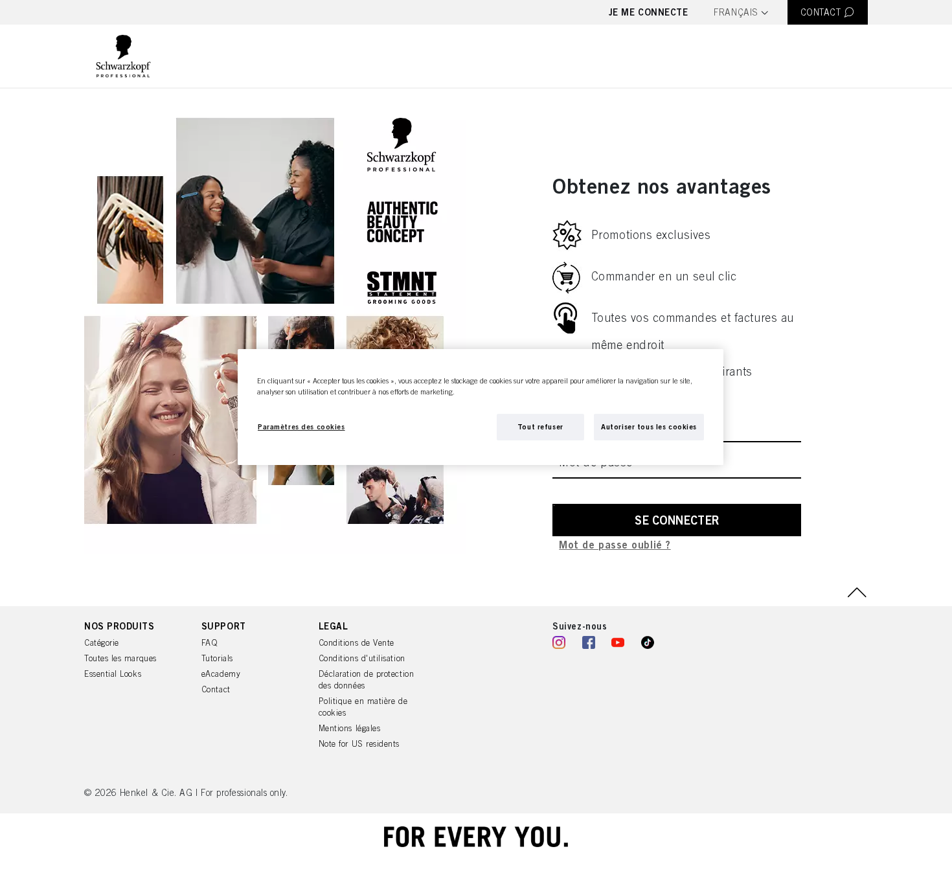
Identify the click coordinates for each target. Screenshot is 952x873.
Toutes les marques (120, 658)
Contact (216, 689)
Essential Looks (112, 674)
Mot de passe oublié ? (614, 544)
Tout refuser (540, 426)
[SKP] (123, 56)
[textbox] (740, 12)
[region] (480, 407)
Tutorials (217, 658)
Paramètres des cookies (301, 426)
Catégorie (101, 643)
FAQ (209, 643)
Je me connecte (648, 11)
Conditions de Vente (356, 643)
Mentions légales (350, 728)
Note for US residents (359, 744)
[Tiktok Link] (647, 644)
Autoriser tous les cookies (649, 426)
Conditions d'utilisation (362, 658)
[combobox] (740, 13)
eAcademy (220, 674)
